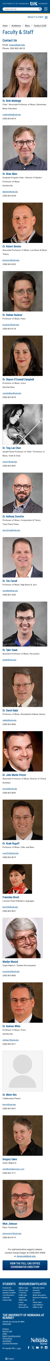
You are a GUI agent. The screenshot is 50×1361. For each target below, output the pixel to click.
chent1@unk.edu (10, 462)
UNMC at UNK (37, 1307)
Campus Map (7, 1300)
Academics (16, 25)
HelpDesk (22, 1298)
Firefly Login (23, 1295)
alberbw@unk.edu (10, 192)
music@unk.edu (17, 45)
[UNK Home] (25, 4)
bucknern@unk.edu (11, 325)
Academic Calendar (9, 1293)
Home (5, 25)
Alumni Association (39, 1295)
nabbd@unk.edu (9, 720)
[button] (45, 10)
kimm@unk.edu (9, 1104)
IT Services (22, 1293)
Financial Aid (7, 1288)
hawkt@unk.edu (9, 660)
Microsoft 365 (23, 1307)
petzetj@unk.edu (10, 789)
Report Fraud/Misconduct (12, 1336)
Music (27, 25)
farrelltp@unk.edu (10, 591)
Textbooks (6, 1298)
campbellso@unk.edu (12, 393)
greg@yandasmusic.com (13, 1169)
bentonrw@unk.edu (11, 260)
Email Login (23, 1305)
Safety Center (37, 1302)
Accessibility (7, 1341)
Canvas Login (23, 1290)
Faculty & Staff (39, 25)
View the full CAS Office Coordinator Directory (25, 1265)
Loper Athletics (38, 1305)
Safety (5, 1334)
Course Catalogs (8, 1290)
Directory (6, 1329)
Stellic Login (23, 1300)
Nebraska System (39, 1288)
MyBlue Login (23, 1288)
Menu (23, 18)
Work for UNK (7, 1331)
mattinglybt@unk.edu (12, 114)
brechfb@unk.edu (10, 907)
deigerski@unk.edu (26, 1256)
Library (21, 1302)
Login (19, 1348)
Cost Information (8, 1295)
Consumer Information (10, 1343)
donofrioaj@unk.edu (11, 530)
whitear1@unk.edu (11, 1040)
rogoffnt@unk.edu (11, 853)
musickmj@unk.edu (11, 971)
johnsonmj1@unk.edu (12, 1233)
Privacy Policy (7, 1339)
